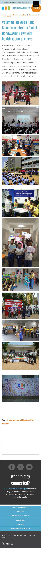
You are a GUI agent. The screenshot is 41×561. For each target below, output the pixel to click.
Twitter (12, 543)
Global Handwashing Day (17, 15)
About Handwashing (20, 507)
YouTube (8, 543)
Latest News (20, 524)
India (9, 420)
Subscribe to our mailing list (16, 489)
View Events (7, 17)
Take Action (33, 15)
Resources (20, 520)
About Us (20, 512)
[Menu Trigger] (36, 4)
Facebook (3, 543)
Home (4, 15)
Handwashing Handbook (20, 528)
